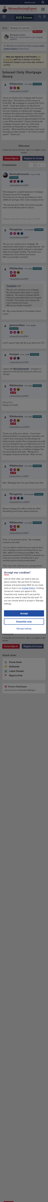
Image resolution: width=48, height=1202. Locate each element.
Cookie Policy (28, 588)
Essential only (24, 621)
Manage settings (24, 628)
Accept (24, 613)
